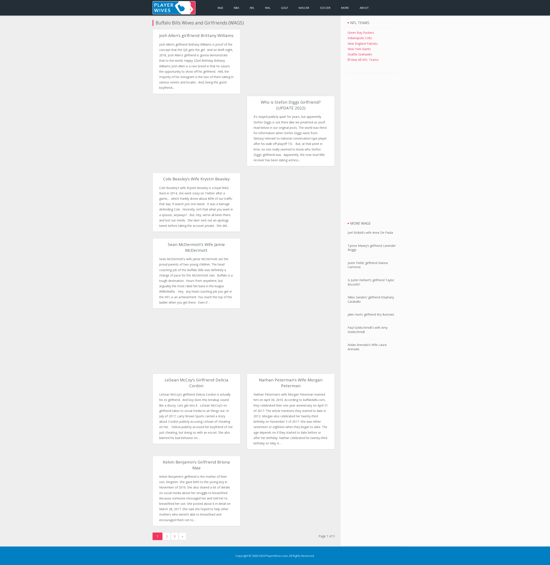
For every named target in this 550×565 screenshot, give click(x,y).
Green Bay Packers (361, 33)
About (364, 8)
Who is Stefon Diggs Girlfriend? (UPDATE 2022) (291, 105)
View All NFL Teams (364, 60)
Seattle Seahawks (360, 54)
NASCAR (304, 8)
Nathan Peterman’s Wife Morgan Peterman (290, 382)
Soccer (325, 8)
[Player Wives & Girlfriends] (174, 7)
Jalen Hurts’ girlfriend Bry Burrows (371, 314)
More (345, 8)
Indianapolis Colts (360, 38)
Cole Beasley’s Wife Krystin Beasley (196, 179)
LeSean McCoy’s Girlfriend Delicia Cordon (196, 382)
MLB (220, 8)
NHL (267, 8)
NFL (252, 8)
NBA (236, 8)
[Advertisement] (291, 59)
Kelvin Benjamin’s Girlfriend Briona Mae (196, 464)
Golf (284, 8)
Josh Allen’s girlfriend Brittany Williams (196, 35)
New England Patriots (363, 43)
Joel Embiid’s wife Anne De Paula (370, 232)
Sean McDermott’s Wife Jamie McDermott (196, 247)
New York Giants (359, 49)
